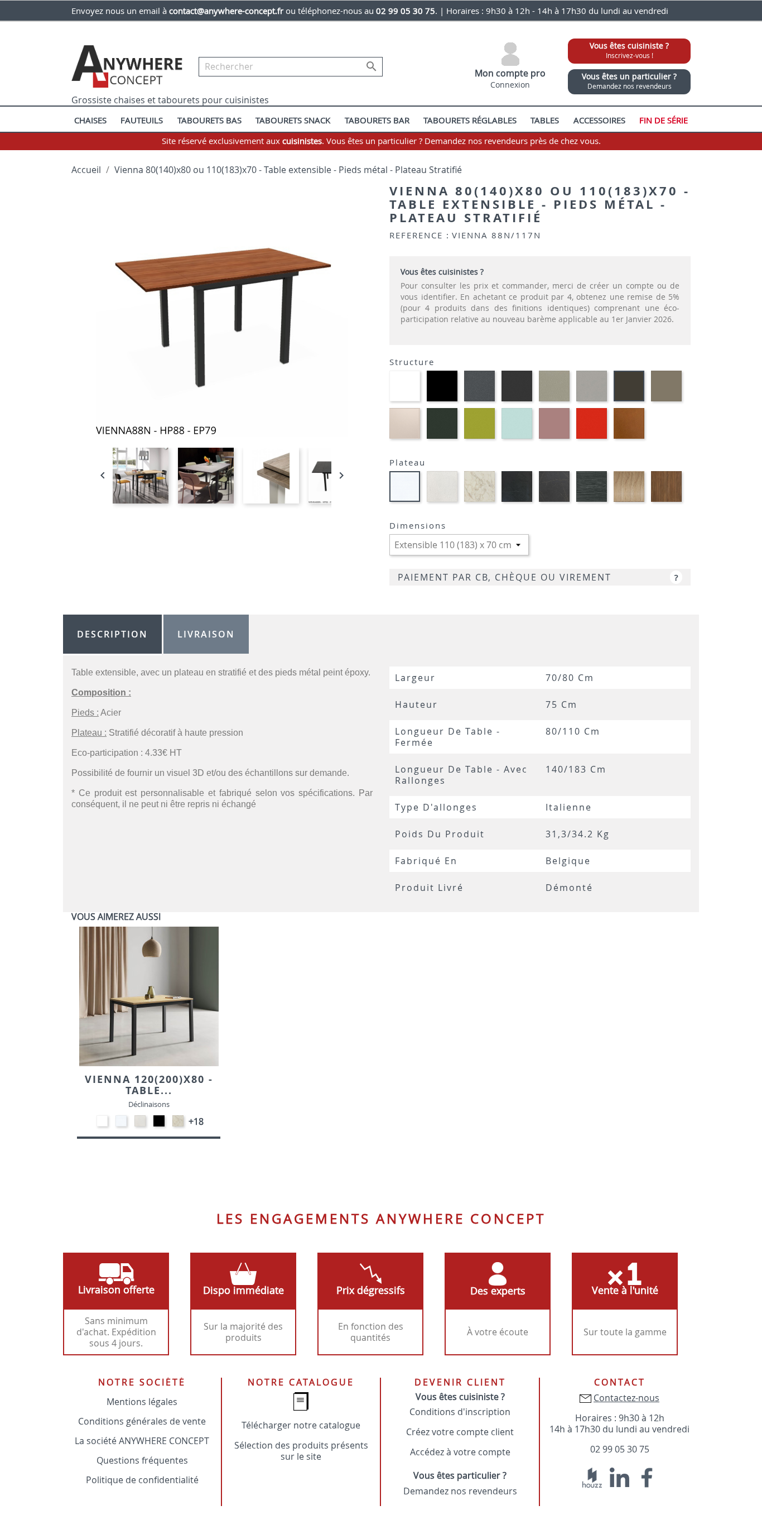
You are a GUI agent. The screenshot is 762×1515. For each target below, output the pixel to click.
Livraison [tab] (206, 634)
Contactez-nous (626, 1398)
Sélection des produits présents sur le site (301, 1451)
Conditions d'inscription (459, 1411)
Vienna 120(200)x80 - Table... (149, 1084)
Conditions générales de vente (142, 1421)
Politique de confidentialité (142, 1480)
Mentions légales (142, 1402)
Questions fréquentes (142, 1460)
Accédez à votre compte (460, 1452)
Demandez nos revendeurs (460, 1491)
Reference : (419, 235)
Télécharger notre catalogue (301, 1425)
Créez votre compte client (460, 1431)
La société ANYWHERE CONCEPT (142, 1441)
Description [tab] (112, 634)
